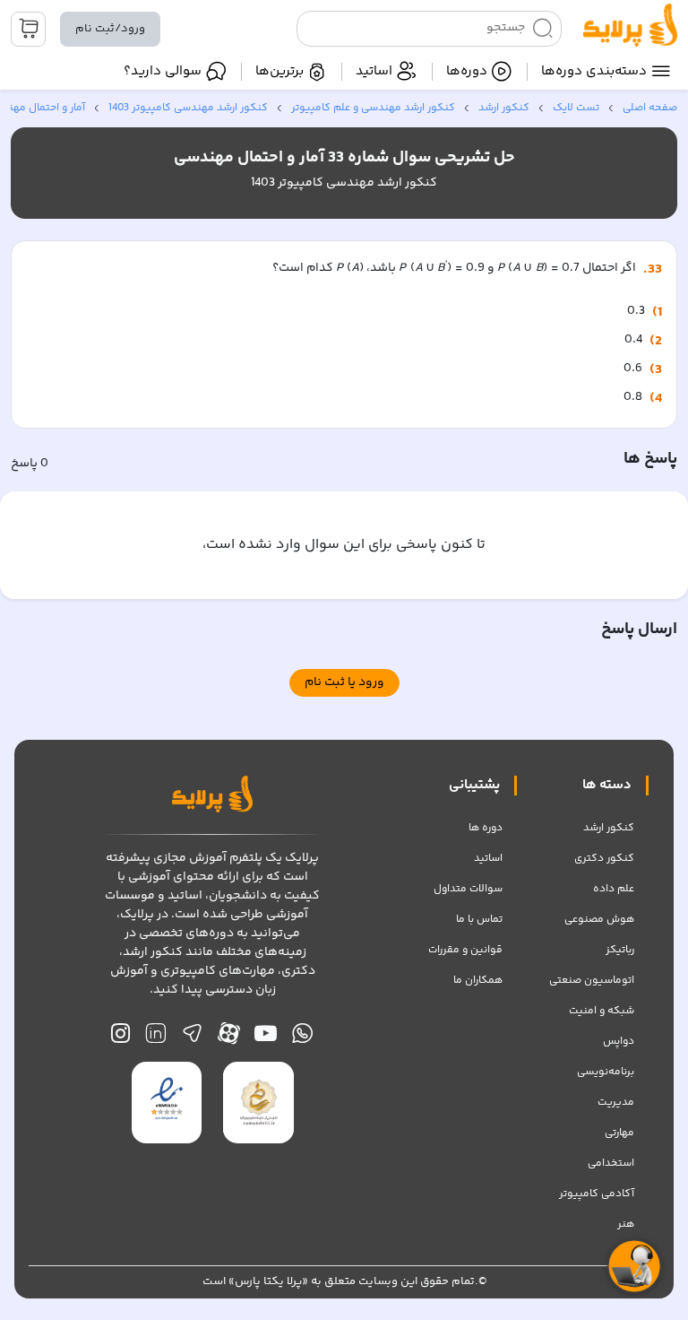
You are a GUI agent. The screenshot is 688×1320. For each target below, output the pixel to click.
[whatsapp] (302, 1037)
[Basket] (28, 29)
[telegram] (192, 1037)
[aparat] (229, 1037)
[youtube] (265, 1037)
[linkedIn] (155, 1037)
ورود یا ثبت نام (344, 682)
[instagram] (120, 1037)
